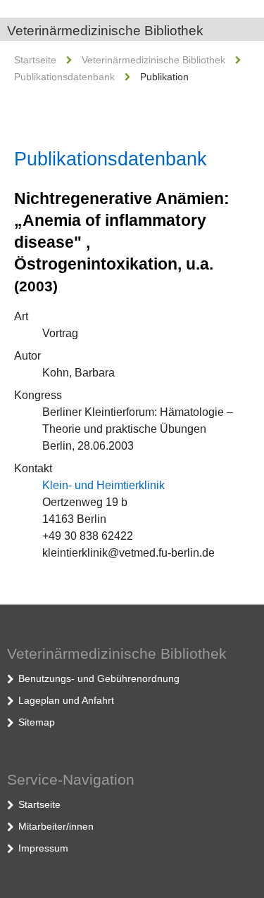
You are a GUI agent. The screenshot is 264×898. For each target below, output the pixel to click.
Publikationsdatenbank (64, 76)
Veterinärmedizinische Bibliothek (105, 30)
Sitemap (36, 722)
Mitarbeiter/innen (56, 826)
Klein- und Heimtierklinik (103, 485)
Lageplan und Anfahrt (66, 700)
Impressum (43, 848)
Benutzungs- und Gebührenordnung (99, 678)
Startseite (35, 59)
